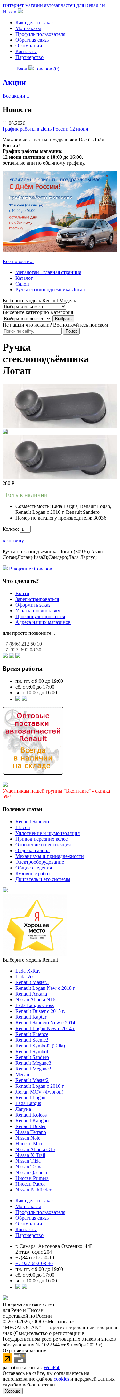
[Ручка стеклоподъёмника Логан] (60, 426)
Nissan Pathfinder (33, 1189)
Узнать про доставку (37, 610)
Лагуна (23, 1109)
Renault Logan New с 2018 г (45, 988)
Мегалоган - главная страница (48, 272)
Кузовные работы (34, 873)
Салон (22, 284)
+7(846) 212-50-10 (34, 1257)
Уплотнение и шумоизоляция (47, 833)
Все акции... (16, 96)
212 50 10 (22, 644)
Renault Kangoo (32, 1120)
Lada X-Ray (28, 970)
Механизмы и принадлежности (49, 856)
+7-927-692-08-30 (34, 1263)
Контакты (26, 51)
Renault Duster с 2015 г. (40, 1011)
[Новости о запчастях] (17, 699)
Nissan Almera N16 (35, 999)
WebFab (52, 1367)
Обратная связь (32, 40)
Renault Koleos (31, 1115)
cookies (61, 1379)
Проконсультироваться (40, 616)
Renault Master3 (32, 982)
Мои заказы (28, 28)
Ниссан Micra (30, 1143)
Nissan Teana (29, 1166)
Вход (21, 68)
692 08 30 (22, 649)
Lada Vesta (26, 976)
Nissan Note (27, 1138)
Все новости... (18, 261)
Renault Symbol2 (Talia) (40, 1045)
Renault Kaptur (30, 1017)
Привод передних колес (41, 839)
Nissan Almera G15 (35, 1149)
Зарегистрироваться (37, 599)
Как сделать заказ (34, 22)
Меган (22, 1074)
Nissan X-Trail (30, 1155)
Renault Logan (30, 1097)
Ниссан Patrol (30, 1184)
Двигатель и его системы (42, 879)
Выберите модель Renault (30, 960)
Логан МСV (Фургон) (39, 1091)
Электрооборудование (39, 862)
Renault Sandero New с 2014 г (47, 1022)
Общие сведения (33, 867)
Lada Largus (28, 1103)
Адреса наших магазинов (43, 622)
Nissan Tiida (28, 1161)
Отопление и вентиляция (43, 844)
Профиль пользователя (40, 34)
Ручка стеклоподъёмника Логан (50, 289)
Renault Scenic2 (31, 1040)
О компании (28, 45)
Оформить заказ (32, 605)
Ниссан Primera (32, 1178)
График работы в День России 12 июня (45, 129)
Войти (22, 593)
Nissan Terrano (30, 1132)
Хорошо (12, 1391)
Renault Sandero (32, 821)
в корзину (13, 540)
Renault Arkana (31, 994)
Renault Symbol (31, 1051)
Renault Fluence (31, 1034)
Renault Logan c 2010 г (39, 1086)
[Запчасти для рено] (24, 699)
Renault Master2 (32, 1080)
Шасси (22, 827)
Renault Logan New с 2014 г (45, 1028)
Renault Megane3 (33, 1063)
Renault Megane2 (33, 1068)
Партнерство (29, 57)
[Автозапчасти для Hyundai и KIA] (5, 890)
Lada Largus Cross (34, 1005)
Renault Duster (30, 1126)
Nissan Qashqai (31, 1172)
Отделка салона (32, 850)
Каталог (24, 278)
